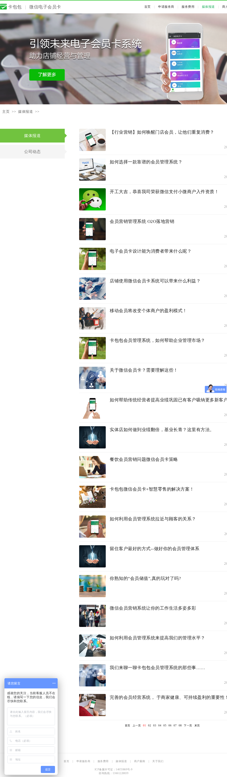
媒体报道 (208, 6)
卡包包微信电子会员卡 (34, 6)
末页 (197, 725)
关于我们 (157, 761)
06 (169, 725)
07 (175, 725)
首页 (147, 6)
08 (180, 725)
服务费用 (188, 6)
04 (159, 725)
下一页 (188, 725)
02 (149, 725)
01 (144, 725)
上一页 (137, 725)
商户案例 (139, 761)
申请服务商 (166, 6)
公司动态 (32, 151)
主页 (6, 111)
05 (164, 725)
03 (154, 725)
